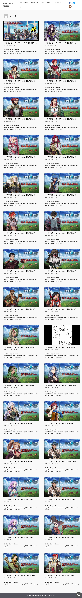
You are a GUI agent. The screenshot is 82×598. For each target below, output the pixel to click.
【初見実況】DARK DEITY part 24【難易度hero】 (20, 119)
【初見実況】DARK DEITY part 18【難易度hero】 (20, 233)
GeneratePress (51, 595)
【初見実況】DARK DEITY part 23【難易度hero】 (61, 119)
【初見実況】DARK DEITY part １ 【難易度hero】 (61, 575)
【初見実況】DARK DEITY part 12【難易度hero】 (20, 347)
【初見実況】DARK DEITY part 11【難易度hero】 (61, 347)
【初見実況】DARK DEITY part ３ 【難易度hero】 (61, 537)
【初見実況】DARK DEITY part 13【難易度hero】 (61, 309)
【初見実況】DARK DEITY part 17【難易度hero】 (61, 233)
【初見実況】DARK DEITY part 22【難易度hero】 (20, 157)
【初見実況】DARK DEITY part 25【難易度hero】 (61, 81)
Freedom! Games (45, 2)
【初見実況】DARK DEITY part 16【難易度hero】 (20, 271)
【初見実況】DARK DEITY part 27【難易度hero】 (61, 43)
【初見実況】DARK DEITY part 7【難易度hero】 (60, 423)
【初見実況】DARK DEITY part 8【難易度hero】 (19, 423)
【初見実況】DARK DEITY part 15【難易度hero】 (61, 271)
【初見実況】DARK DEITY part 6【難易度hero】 (19, 461)
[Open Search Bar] (21, 7)
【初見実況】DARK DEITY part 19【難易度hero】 (61, 195)
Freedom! (58, 2)
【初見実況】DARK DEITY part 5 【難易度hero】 (60, 499)
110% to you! (34, 2)
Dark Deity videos (8, 4)
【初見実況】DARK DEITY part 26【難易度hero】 (20, 81)
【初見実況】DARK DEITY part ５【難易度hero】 (61, 461)
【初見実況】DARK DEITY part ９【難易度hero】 (61, 385)
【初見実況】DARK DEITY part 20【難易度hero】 (20, 195)
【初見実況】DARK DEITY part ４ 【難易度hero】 (20, 499)
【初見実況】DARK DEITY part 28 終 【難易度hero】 (21, 43)
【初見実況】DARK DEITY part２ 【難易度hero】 (20, 575)
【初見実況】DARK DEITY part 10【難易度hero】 (20, 385)
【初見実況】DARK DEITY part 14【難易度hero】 (20, 309)
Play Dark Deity (24, 2)
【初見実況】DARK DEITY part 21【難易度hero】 (61, 157)
